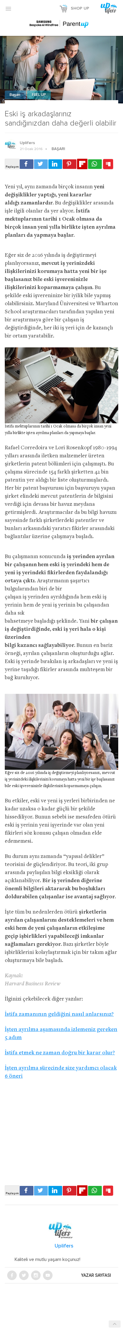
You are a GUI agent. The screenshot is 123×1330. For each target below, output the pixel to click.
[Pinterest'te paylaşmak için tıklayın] (69, 164)
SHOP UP (80, 8)
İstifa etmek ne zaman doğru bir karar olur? (60, 1053)
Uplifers (27, 143)
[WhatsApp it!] (95, 164)
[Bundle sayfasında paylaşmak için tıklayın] (108, 164)
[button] (8, 8)
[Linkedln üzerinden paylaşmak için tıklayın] (55, 164)
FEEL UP (39, 95)
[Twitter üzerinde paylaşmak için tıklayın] (41, 164)
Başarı (15, 95)
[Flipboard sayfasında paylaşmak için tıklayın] (82, 164)
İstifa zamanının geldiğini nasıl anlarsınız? (59, 1014)
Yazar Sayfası (96, 1275)
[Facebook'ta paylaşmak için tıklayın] (26, 164)
